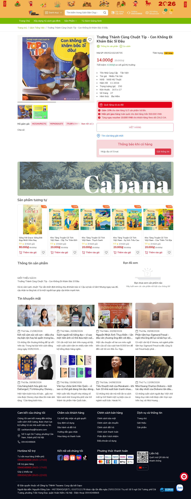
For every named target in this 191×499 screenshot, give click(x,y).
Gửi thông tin (163, 151)
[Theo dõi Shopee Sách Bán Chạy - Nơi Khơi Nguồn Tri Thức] (72, 457)
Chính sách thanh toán (107, 431)
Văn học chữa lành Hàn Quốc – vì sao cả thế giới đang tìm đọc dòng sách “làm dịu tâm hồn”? (75, 388)
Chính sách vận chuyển (107, 422)
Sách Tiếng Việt (37, 27)
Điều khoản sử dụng (106, 440)
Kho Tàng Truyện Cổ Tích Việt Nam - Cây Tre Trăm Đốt (63, 239)
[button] (90, 69)
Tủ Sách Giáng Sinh (91, 20)
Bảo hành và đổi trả (66, 427)
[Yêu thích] (90, 39)
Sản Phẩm (69, 20)
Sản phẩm (142, 427)
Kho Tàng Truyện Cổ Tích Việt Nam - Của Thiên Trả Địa (158, 239)
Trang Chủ (24, 20)
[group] (55, 68)
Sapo (79, 485)
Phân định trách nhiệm (107, 436)
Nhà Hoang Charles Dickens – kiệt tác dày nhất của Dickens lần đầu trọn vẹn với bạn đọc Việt (153, 388)
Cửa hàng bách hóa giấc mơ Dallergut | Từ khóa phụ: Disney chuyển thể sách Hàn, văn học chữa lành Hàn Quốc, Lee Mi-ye (36, 388)
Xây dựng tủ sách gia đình (47, 20)
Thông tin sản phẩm (109, 46)
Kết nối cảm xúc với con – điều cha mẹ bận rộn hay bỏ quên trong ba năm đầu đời (35, 336)
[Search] (104, 12)
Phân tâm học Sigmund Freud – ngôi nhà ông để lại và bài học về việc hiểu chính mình (152, 336)
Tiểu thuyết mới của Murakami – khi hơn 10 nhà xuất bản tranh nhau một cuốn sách (115, 388)
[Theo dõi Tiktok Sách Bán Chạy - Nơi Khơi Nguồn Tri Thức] (85, 457)
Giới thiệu (141, 422)
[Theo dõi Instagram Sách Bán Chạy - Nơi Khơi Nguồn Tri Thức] (66, 457)
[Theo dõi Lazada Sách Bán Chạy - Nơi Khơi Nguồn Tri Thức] (79, 457)
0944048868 (28, 442)
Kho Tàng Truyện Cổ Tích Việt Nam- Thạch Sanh (93, 239)
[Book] (95, 178)
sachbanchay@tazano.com (34, 429)
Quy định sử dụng (65, 422)
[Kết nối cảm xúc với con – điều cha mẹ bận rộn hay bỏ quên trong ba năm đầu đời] (36, 315)
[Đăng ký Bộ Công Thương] (167, 490)
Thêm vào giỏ (29, 252)
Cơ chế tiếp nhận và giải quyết (71, 418)
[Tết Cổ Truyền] (95, 3)
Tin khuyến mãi (29, 298)
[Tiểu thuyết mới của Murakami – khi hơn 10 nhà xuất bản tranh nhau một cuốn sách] (115, 367)
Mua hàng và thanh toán (69, 436)
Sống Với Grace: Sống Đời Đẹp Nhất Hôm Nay (30, 239)
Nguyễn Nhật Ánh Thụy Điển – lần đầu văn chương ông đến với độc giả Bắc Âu (114, 336)
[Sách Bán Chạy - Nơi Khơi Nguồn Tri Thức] (30, 12)
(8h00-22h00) (32, 475)
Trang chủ (22, 27)
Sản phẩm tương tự (32, 200)
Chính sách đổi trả (105, 427)
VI (143, 467)
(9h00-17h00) (32, 460)
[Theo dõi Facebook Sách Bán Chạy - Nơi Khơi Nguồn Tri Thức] (60, 457)
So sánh (126, 46)
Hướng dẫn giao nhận (67, 431)
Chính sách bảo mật (106, 418)
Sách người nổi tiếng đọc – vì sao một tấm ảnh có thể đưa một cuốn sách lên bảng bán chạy (75, 336)
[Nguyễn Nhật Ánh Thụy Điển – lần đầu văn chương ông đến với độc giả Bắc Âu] (115, 315)
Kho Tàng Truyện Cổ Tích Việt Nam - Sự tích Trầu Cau (126, 239)
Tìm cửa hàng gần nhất (112, 135)
